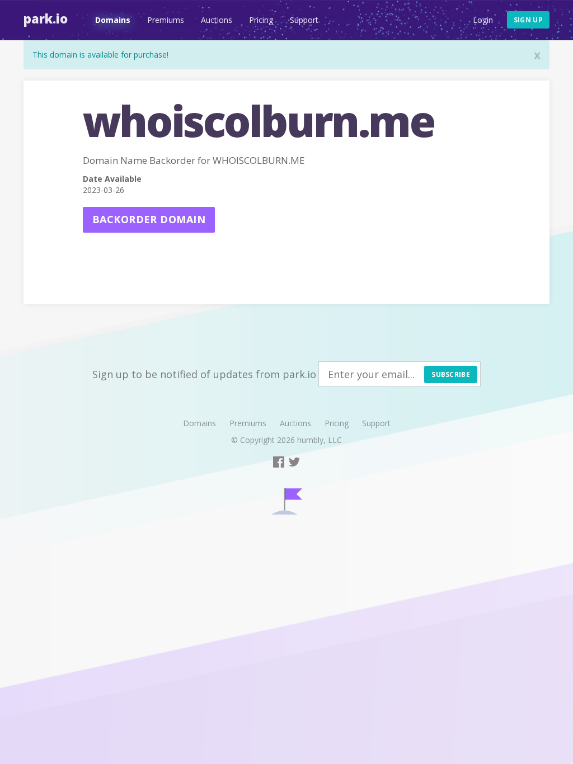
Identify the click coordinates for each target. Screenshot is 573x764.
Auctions (216, 20)
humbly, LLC (319, 440)
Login (483, 20)
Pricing (261, 20)
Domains (112, 20)
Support (304, 20)
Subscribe (450, 374)
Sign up (528, 20)
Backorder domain (148, 219)
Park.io (46, 18)
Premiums (165, 20)
